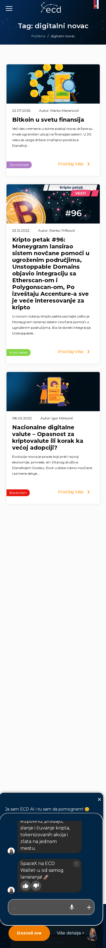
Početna (38, 36)
